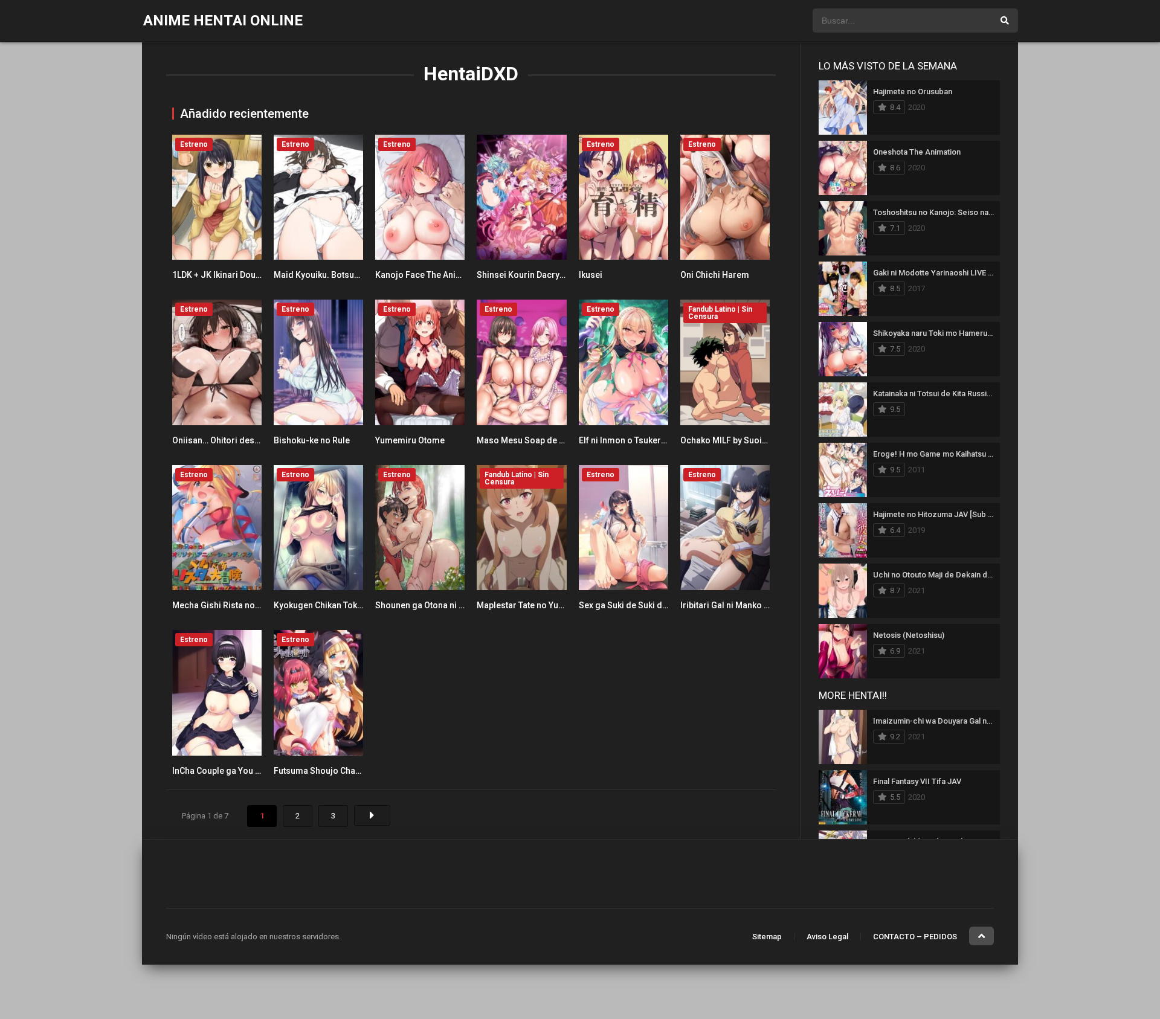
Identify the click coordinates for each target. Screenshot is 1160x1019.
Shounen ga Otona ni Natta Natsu (439, 605)
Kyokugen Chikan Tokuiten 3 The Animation (358, 605)
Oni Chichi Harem (714, 275)
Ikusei (590, 275)
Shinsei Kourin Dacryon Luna (533, 275)
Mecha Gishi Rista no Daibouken (235, 605)
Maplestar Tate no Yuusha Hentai (541, 605)
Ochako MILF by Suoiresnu (732, 440)
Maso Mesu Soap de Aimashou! (539, 440)
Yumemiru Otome (410, 440)
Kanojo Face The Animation (429, 275)
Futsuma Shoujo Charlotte (325, 771)
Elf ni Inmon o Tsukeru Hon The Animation (661, 440)
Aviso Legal (827, 936)
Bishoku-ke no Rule (312, 440)
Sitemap (767, 936)
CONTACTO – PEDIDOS (915, 936)
